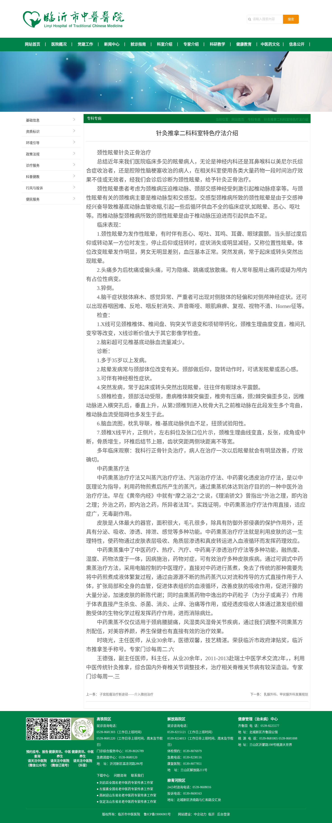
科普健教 (33, 177)
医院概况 (59, 44)
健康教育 (244, 44)
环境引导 (33, 143)
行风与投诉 (34, 188)
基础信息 (33, 120)
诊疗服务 (33, 165)
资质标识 (33, 131)
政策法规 (33, 154)
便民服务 (33, 199)
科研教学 (217, 44)
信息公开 (296, 44)
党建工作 (85, 44)
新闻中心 (111, 44)
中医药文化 (270, 44)
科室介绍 (164, 44)
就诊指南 (138, 44)
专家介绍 (191, 44)
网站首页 (32, 44)
